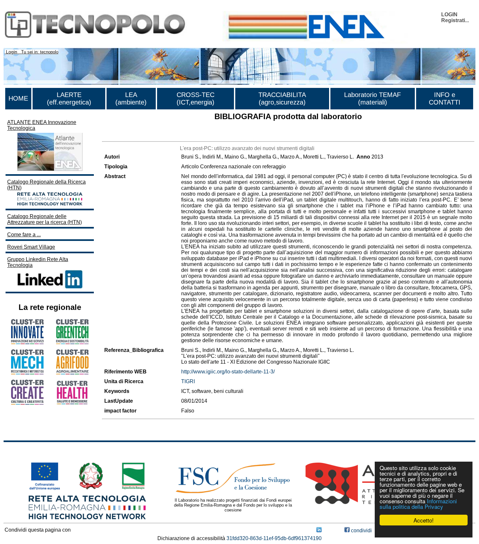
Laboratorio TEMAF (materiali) (372, 98)
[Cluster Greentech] (72, 342)
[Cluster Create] (27, 403)
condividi (361, 530)
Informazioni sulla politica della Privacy (418, 503)
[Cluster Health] (72, 403)
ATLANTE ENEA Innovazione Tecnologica (41, 125)
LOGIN (449, 14)
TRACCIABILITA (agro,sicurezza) (282, 98)
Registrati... (455, 20)
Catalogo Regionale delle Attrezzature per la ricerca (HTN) (44, 219)
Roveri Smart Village (31, 247)
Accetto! (424, 520)
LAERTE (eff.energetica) (69, 98)
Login (11, 51)
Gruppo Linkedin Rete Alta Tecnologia (37, 262)
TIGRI (188, 381)
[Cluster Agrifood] (72, 372)
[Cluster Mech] (27, 372)
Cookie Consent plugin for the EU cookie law (423, 531)
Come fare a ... (24, 234)
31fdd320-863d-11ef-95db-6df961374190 (274, 538)
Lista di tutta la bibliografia (132, 135)
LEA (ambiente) (131, 98)
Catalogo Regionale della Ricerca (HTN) (46, 184)
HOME (18, 98)
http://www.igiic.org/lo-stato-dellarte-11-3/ (228, 371)
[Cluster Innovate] (27, 342)
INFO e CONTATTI (444, 98)
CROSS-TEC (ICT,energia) (195, 98)
